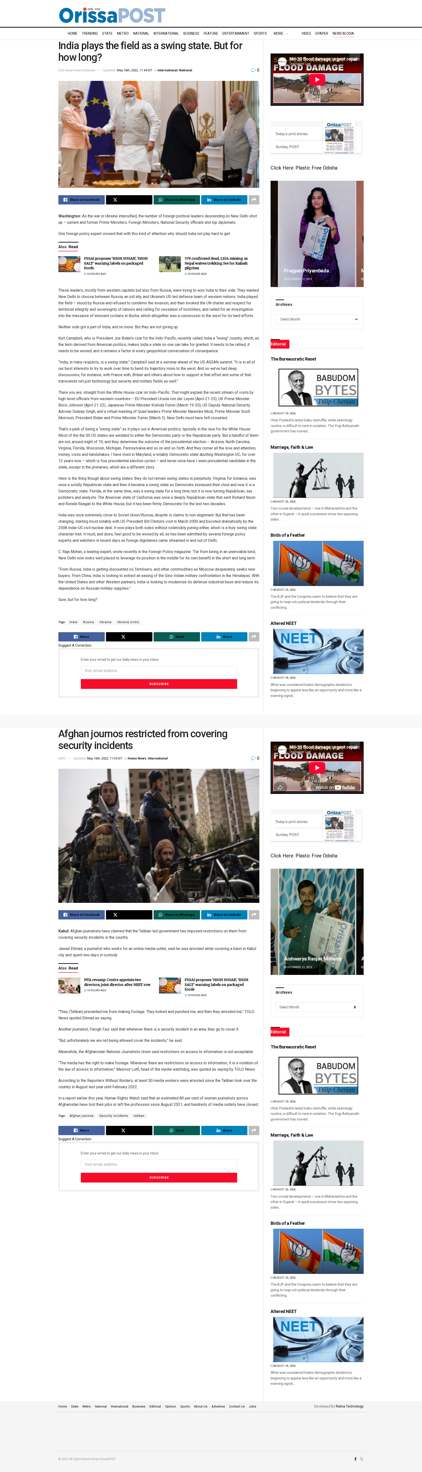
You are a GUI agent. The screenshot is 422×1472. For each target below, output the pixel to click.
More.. (279, 33)
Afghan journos (82, 1116)
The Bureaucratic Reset (293, 359)
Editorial (155, 1406)
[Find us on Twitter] (362, 1459)
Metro (123, 33)
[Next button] (360, 234)
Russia (88, 622)
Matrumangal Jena (304, 959)
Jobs (252, 1406)
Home (72, 33)
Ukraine (106, 622)
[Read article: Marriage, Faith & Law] (318, 475)
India (73, 622)
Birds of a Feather (288, 535)
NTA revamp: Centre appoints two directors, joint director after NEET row (117, 982)
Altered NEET (284, 623)
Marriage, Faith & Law (292, 447)
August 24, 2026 (284, 677)
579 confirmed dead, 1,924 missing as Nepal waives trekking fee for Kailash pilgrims (216, 263)
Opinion (170, 1406)
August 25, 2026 (284, 589)
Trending (90, 33)
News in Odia (343, 33)
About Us (200, 1406)
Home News (137, 758)
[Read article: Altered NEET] (318, 651)
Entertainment (235, 33)
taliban (139, 1116)
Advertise (218, 1406)
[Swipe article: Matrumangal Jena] (317, 922)
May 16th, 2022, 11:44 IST (134, 70)
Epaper (322, 33)
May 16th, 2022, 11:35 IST (104, 758)
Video (306, 33)
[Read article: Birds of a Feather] (318, 563)
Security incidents (113, 1116)
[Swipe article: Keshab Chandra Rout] (317, 234)
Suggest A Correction (74, 645)
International (166, 33)
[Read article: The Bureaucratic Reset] (318, 387)
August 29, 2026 (284, 413)
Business (191, 33)
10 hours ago (96, 274)
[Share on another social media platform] (254, 199)
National (141, 33)
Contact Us (237, 1406)
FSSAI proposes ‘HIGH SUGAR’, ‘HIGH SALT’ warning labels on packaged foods (116, 263)
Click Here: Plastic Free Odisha (304, 168)
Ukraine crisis (128, 622)
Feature (211, 33)
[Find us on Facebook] (355, 1459)
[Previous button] (274, 234)
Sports (260, 33)
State (107, 33)
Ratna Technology (350, 1406)
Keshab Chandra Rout (307, 271)
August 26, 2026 (284, 501)
